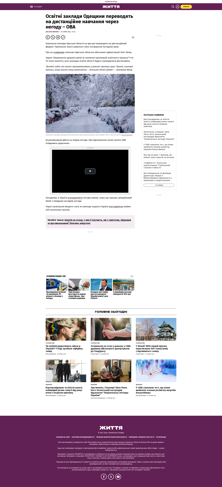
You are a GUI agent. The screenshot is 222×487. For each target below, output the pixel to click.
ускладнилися (75, 197)
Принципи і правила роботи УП (141, 437)
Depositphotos (127, 135)
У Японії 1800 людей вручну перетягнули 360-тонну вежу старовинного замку (152, 349)
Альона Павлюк (52, 32)
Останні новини (154, 115)
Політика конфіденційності (83, 437)
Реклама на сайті (63, 437)
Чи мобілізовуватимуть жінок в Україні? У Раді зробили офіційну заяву (64, 349)
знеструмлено (116, 206)
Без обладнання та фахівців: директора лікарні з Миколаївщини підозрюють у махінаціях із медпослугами (158, 176)
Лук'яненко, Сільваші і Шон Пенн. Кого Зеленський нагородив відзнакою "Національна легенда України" (159, 135)
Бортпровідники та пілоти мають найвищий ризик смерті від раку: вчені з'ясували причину (159, 123)
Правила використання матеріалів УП (111, 437)
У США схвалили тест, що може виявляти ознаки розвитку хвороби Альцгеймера (158, 147)
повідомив (58, 52)
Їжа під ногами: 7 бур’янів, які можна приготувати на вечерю (159, 156)
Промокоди (161, 437)
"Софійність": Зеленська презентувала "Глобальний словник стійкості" (157, 165)
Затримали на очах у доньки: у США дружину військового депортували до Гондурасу (111, 349)
